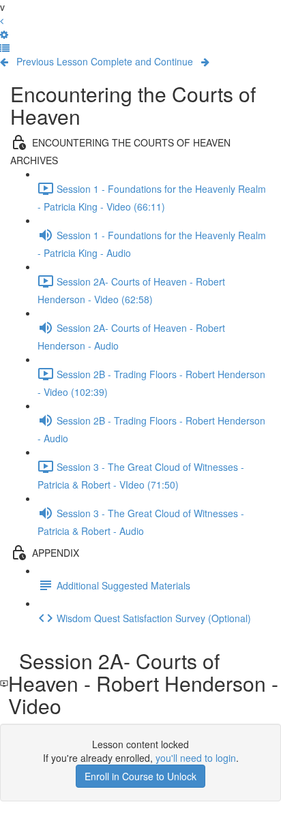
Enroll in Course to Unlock (140, 776)
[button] (5, 48)
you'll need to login (196, 758)
